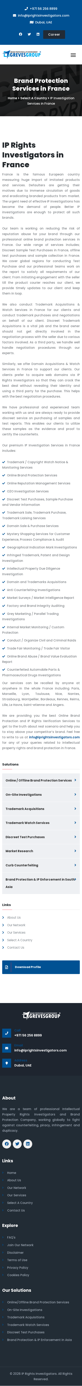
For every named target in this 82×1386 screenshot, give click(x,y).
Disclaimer (15, 1253)
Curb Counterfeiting (22, 865)
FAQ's (11, 1237)
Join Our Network (20, 1245)
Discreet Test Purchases (25, 837)
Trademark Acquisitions (25, 809)
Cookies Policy (18, 1275)
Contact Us (15, 947)
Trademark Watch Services (28, 823)
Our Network (16, 925)
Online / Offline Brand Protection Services (39, 780)
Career (54, 34)
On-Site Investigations (24, 795)
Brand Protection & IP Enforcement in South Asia (40, 883)
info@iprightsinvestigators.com (54, 737)
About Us (14, 917)
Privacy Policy (17, 1268)
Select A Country (33, 98)
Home (12, 98)
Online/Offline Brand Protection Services (38, 1302)
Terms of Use (17, 1260)
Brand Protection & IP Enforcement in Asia (39, 1340)
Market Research (19, 851)
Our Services (16, 932)
